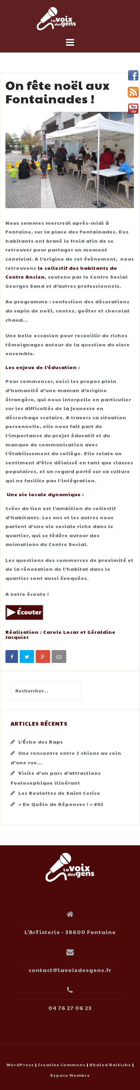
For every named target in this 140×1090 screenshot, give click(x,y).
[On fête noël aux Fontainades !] (69, 159)
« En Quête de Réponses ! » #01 (61, 804)
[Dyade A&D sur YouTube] (133, 108)
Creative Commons (62, 1064)
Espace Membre (70, 1075)
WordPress (20, 1064)
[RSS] (133, 92)
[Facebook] (133, 75)
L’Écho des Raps (40, 741)
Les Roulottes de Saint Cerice (59, 792)
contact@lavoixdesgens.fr (70, 970)
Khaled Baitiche (110, 1064)
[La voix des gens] (70, 866)
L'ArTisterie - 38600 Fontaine (70, 932)
